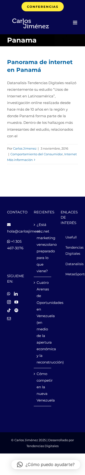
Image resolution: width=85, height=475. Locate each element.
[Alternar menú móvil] (75, 22)
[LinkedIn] (16, 294)
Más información (20, 160)
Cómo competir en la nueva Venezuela (43, 386)
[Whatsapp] (8, 294)
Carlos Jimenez (25, 148)
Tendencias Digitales (42, 446)
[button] (45, 464)
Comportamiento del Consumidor (36, 154)
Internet (70, 154)
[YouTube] (16, 302)
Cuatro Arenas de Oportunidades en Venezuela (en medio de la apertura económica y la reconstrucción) (43, 322)
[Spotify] (16, 310)
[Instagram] (9, 302)
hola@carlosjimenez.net (28, 231)
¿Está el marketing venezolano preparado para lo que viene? (43, 247)
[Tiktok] (9, 310)
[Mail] (9, 318)
